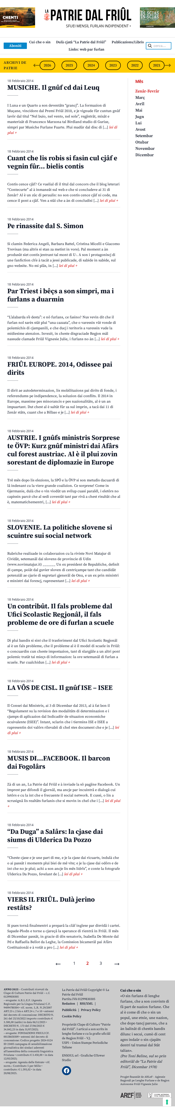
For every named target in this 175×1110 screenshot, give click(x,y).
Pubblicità (69, 1010)
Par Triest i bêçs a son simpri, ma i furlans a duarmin (60, 295)
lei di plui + (109, 200)
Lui (138, 123)
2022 (135, 65)
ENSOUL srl (70, 1056)
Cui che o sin (40, 42)
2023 (113, 65)
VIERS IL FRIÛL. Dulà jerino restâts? (51, 903)
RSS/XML (86, 1004)
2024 (91, 65)
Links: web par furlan (86, 49)
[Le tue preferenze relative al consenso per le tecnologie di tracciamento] (167, 1102)
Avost (140, 129)
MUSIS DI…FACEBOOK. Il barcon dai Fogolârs (58, 762)
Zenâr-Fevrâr (147, 91)
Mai (138, 110)
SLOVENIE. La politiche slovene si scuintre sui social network (59, 531)
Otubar (142, 142)
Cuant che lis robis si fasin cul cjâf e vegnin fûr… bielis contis (62, 162)
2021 (156, 65)
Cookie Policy (71, 1016)
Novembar (145, 148)
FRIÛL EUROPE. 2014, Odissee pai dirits (59, 368)
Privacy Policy (91, 1010)
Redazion (68, 1004)
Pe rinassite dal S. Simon (45, 226)
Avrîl (139, 104)
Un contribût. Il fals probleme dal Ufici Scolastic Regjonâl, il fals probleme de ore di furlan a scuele (60, 614)
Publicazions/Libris (128, 42)
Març (140, 97)
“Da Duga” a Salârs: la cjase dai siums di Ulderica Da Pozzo (55, 835)
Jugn (139, 116)
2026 (47, 65)
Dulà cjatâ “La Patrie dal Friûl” (81, 42)
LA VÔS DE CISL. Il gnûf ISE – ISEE (60, 688)
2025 (69, 65)
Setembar (144, 135)
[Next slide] (167, 65)
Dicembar (144, 155)
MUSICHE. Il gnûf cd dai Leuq (53, 87)
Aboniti (15, 45)
